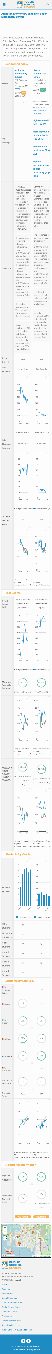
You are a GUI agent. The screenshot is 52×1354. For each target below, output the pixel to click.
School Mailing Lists (11, 1325)
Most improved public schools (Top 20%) (41, 135)
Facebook (28, 1341)
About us (6, 1289)
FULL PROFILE (23, 1217)
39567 (35, 86)
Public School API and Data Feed (17, 1330)
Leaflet (35, 1256)
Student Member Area (12, 1302)
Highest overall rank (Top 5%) (41, 122)
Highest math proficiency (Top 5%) (41, 150)
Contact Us (7, 1316)
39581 (17, 89)
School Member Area (11, 1320)
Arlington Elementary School (21, 74)
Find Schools (7, 1293)
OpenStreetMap (45, 1256)
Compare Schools (10, 1311)
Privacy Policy (33, 1349)
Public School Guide (11, 1307)
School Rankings (9, 1298)
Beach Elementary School (39, 74)
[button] (19, 1244)
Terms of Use (18, 1349)
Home (4, 1284)
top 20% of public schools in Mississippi (39, 111)
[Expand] (5, 1238)
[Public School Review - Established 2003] (26, 4)
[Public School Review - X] (23, 1341)
